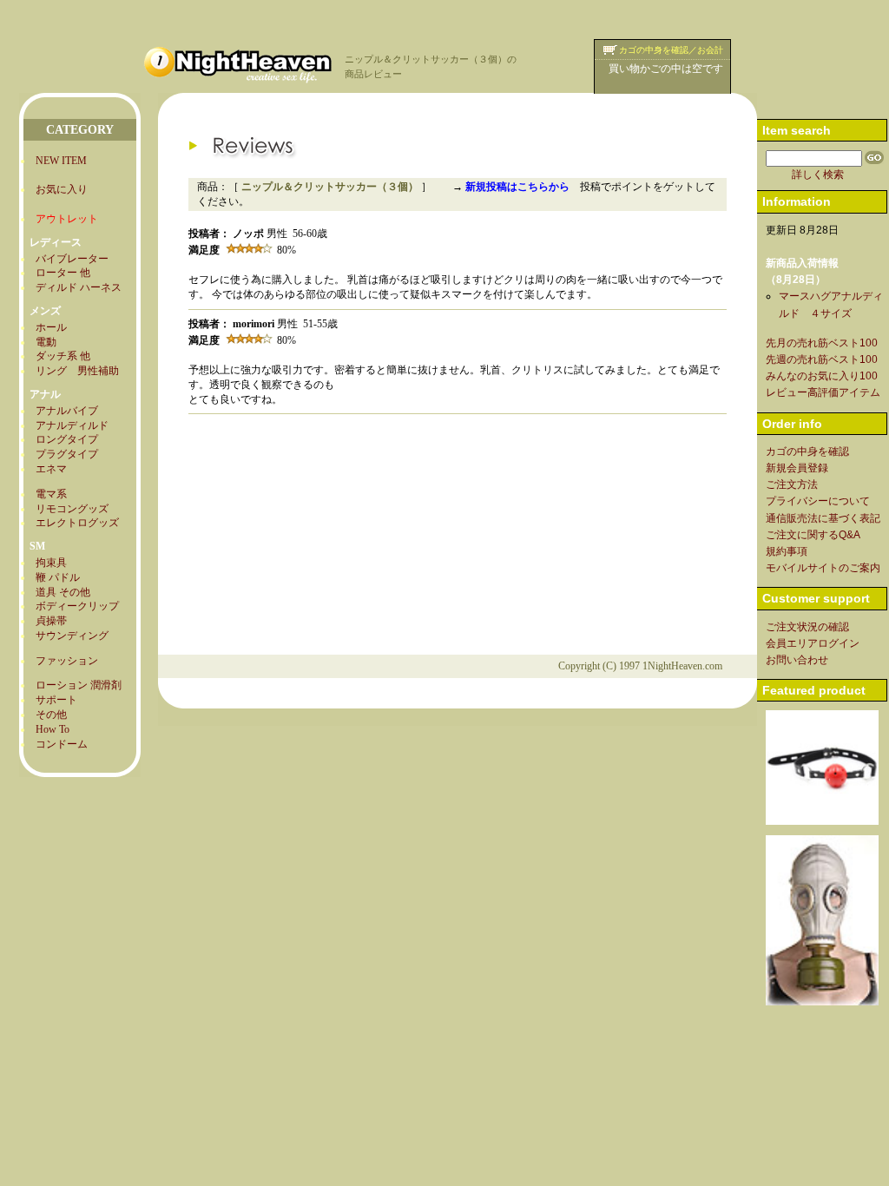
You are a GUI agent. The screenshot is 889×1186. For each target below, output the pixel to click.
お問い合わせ (797, 660)
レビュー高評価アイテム (823, 392)
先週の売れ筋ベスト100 (822, 359)
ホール (51, 327)
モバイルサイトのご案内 (823, 568)
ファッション (67, 661)
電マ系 (51, 494)
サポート (56, 700)
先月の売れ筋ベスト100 (822, 343)
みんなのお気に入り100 (822, 376)
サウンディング (72, 635)
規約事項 (786, 551)
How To (52, 729)
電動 (46, 342)
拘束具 (51, 563)
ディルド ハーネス (79, 287)
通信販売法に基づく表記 (823, 518)
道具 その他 (63, 592)
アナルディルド (72, 425)
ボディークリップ (77, 606)
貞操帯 (51, 621)
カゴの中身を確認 (807, 451)
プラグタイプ (67, 454)
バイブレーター (72, 259)
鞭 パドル (58, 577)
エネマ (51, 469)
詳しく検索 (818, 174)
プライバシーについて (818, 501)
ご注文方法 (792, 484)
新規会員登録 (797, 468)
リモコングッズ (72, 509)
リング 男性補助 (77, 371)
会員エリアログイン (812, 643)
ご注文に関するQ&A (813, 535)
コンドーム (62, 744)
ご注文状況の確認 (807, 627)
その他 (51, 714)
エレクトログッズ (77, 523)
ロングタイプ (67, 439)
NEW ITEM (61, 161)
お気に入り (62, 189)
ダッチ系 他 (63, 356)
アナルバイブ (67, 411)
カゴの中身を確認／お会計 (671, 50)
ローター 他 (63, 273)
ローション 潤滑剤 (79, 685)
